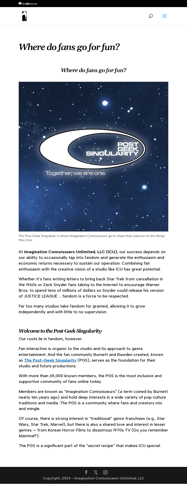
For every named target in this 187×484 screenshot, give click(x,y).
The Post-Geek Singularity (50, 360)
